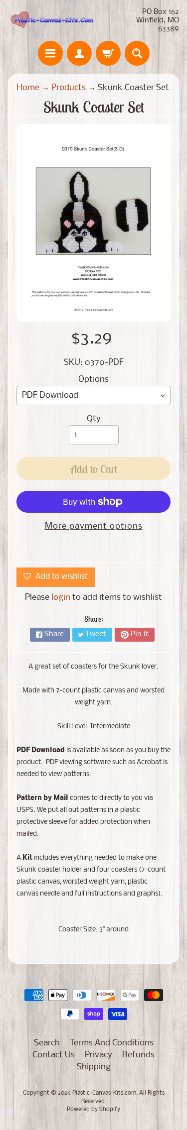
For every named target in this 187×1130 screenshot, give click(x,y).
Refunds (138, 1055)
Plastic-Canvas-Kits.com (104, 1093)
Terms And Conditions (112, 1043)
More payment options (94, 526)
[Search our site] (137, 53)
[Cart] (108, 53)
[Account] (79, 53)
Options (93, 379)
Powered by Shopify (93, 1110)
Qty (94, 419)
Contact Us (53, 1055)
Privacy (98, 1055)
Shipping (94, 1067)
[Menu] (50, 53)
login (60, 597)
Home (27, 88)
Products (68, 88)
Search (47, 1043)
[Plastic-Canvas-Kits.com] (51, 20)
